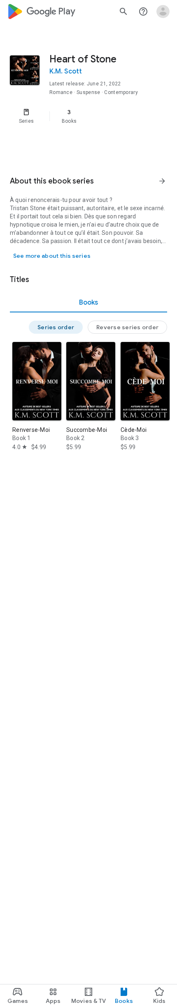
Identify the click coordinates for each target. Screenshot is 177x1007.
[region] (88, 116)
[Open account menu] (163, 11)
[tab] (88, 302)
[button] (56, 327)
